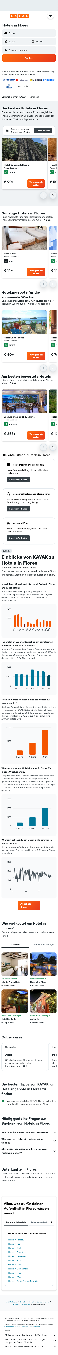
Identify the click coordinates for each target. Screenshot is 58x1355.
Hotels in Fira (14, 1244)
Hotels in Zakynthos (17, 1252)
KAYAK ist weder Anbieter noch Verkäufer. (25, 1335)
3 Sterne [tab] (15, 944)
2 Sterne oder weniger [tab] (42, 944)
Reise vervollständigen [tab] (42, 1222)
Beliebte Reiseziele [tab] (16, 1222)
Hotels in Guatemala (21, 1304)
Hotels (23, 1302)
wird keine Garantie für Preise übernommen (22, 1326)
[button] (5, 16)
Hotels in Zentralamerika (39, 1302)
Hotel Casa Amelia (14, 337)
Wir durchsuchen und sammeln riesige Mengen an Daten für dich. (24, 1341)
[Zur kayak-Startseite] (19, 16)
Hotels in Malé (14, 1264)
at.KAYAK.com (11, 1302)
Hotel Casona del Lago (16, 164)
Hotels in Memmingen (18, 1268)
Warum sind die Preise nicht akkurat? (23, 1346)
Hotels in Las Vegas (17, 1256)
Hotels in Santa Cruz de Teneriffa (23, 1281)
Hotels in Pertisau (16, 1239)
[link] (18, 479)
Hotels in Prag (14, 1273)
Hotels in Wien (15, 1277)
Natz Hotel (10, 253)
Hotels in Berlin (15, 1248)
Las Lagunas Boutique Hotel (19, 416)
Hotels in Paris (14, 1260)
